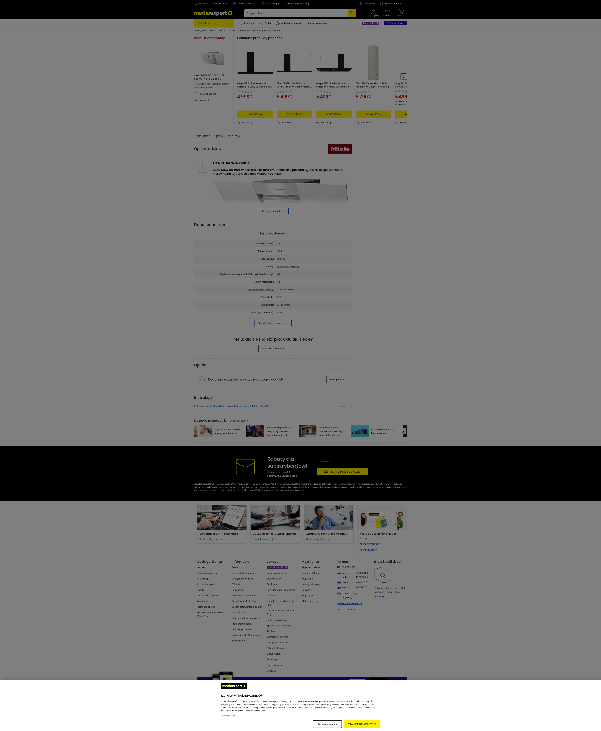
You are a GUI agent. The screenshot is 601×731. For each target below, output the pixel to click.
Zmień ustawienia (327, 724)
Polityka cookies (228, 715)
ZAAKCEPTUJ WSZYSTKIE (362, 724)
